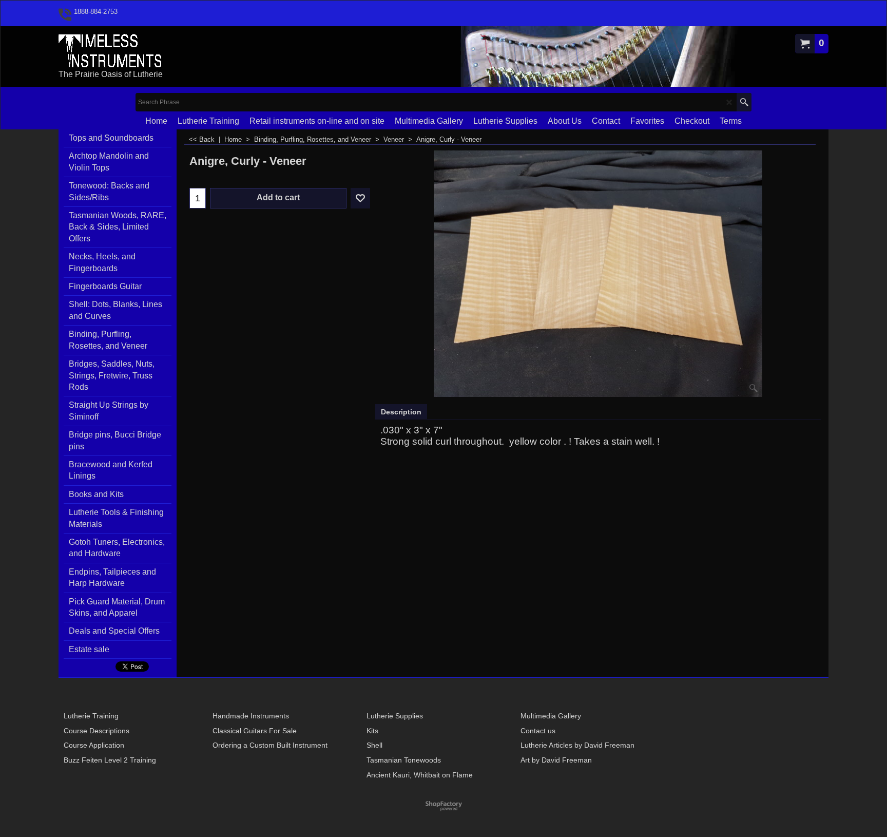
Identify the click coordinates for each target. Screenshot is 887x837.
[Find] (744, 102)
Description (401, 412)
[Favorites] (360, 198)
